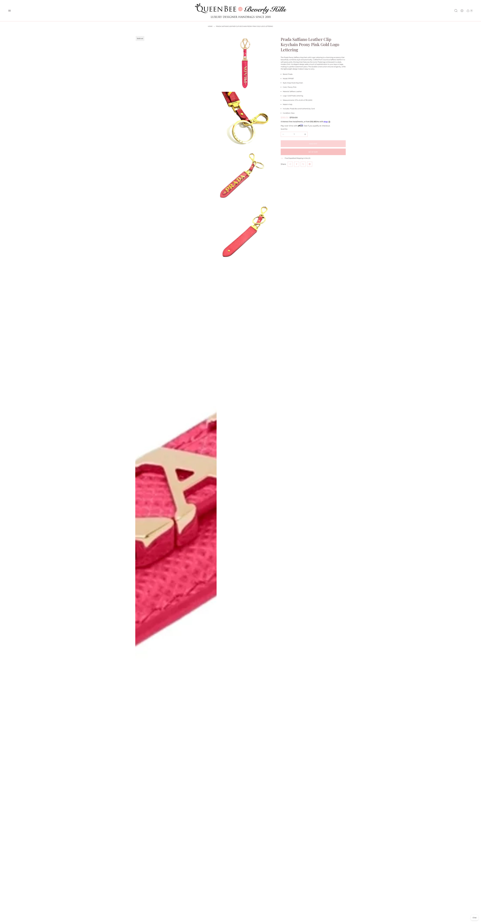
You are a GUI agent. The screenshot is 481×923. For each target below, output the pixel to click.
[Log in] (462, 10)
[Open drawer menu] (9, 10)
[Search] (456, 10)
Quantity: (284, 129)
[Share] (290, 164)
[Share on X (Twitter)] (303, 164)
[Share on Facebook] (296, 164)
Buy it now (313, 152)
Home (210, 26)
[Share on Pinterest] (309, 164)
